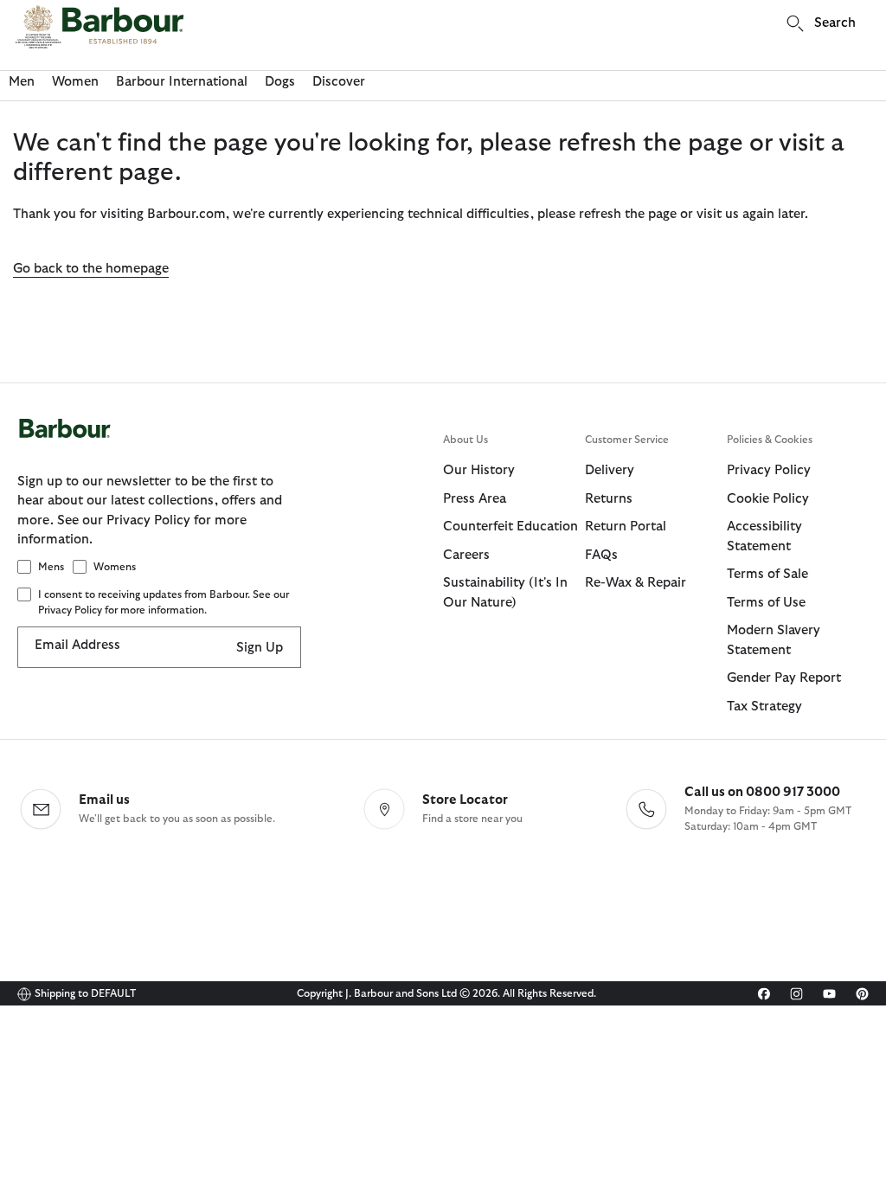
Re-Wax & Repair (635, 582)
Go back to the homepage (91, 268)
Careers (466, 555)
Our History (479, 470)
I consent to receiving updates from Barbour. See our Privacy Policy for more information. (163, 602)
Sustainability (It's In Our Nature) (505, 592)
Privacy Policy (769, 470)
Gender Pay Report (784, 677)
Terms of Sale (767, 574)
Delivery (609, 470)
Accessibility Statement (764, 536)
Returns (608, 498)
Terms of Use (766, 602)
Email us (104, 799)
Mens (51, 567)
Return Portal (625, 526)
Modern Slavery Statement (773, 640)
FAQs (601, 555)
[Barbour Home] (99, 26)
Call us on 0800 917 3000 (762, 792)
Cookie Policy (768, 498)
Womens (114, 567)
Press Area (474, 498)
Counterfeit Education (510, 526)
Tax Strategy (764, 706)
